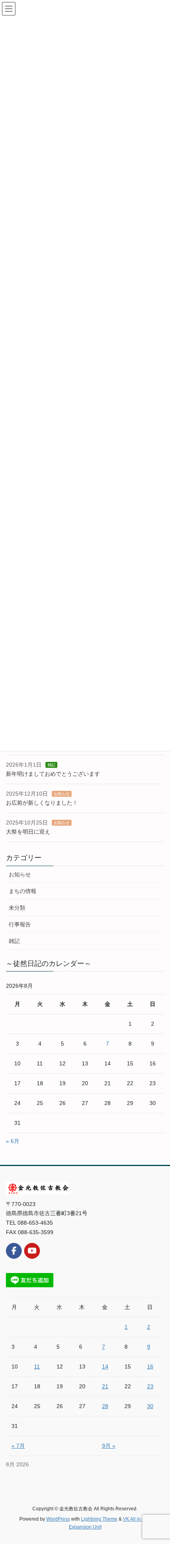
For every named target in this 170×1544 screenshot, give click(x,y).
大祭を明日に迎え (28, 831)
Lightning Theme (99, 1519)
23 (150, 1386)
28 (105, 1406)
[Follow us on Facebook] (14, 1251)
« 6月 (12, 1141)
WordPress (58, 1519)
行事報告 (20, 924)
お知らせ (62, 794)
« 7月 (18, 1446)
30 (150, 1406)
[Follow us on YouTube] (32, 1251)
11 (37, 1366)
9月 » (108, 1446)
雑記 (51, 765)
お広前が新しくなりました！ (42, 803)
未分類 (17, 908)
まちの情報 (22, 891)
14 (105, 1366)
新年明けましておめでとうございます (53, 774)
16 (150, 1366)
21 (105, 1386)
